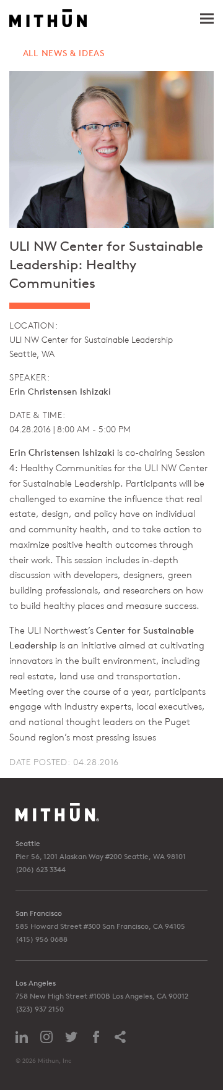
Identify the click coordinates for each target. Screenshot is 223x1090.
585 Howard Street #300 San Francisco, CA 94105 (100, 926)
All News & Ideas (64, 53)
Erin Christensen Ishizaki (60, 391)
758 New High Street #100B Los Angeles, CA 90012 (101, 995)
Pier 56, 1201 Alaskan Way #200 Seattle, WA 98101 (100, 856)
